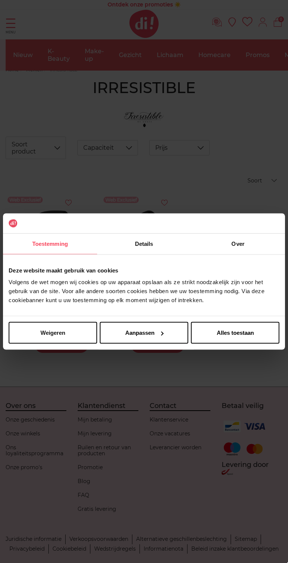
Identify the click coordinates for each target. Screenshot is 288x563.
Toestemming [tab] (50, 243)
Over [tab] (237, 243)
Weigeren (52, 333)
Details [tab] (144, 243)
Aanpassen (139, 333)
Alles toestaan (235, 333)
